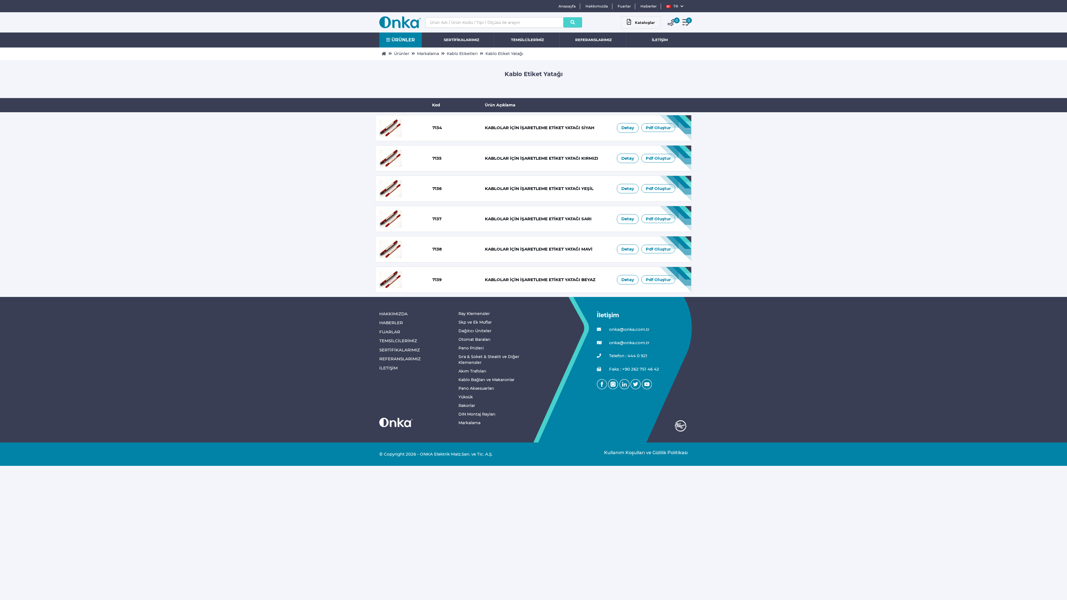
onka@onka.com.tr (628, 329)
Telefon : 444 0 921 (627, 355)
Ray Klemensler (474, 313)
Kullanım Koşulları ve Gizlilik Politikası (643, 452)
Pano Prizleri (471, 348)
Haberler (648, 6)
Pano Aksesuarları (476, 388)
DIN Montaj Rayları (476, 414)
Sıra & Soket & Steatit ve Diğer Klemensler (488, 359)
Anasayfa (567, 6)
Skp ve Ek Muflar (475, 322)
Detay (627, 127)
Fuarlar (624, 6)
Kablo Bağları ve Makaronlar (486, 379)
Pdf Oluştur (658, 127)
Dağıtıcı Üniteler (475, 330)
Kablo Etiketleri (462, 53)
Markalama (428, 53)
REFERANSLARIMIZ (593, 40)
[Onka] (396, 422)
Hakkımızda (596, 6)
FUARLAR (389, 331)
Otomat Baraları (474, 339)
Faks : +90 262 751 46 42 (633, 369)
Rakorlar (466, 405)
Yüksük (465, 396)
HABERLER (391, 322)
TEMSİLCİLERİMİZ (527, 40)
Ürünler (401, 53)
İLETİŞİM (660, 40)
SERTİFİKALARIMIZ (461, 40)
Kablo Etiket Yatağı (504, 53)
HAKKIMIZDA (393, 313)
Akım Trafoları (472, 371)
